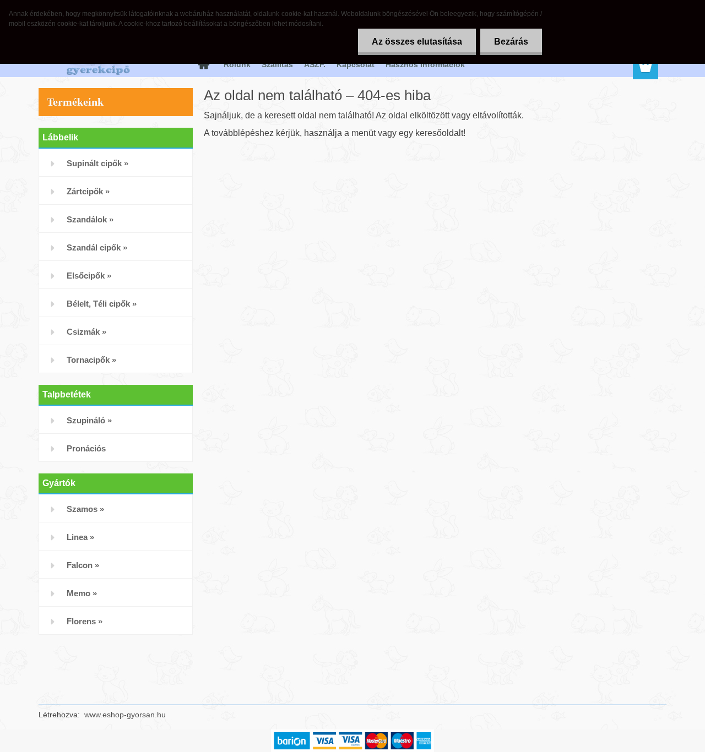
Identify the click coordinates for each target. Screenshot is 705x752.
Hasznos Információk (425, 64)
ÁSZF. (315, 64)
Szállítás (277, 64)
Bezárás (511, 41)
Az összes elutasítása (417, 41)
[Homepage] (202, 64)
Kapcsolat (356, 64)
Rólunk (237, 64)
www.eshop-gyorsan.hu (125, 714)
